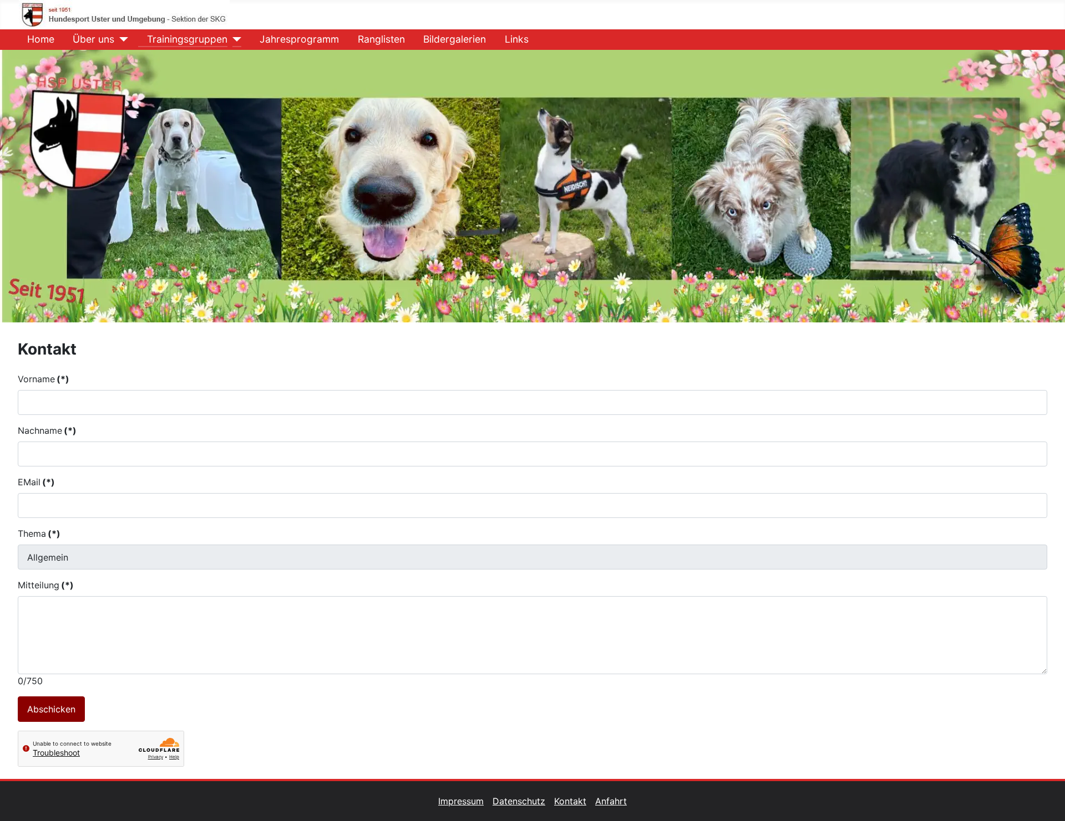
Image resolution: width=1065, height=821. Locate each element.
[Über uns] (121, 39)
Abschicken (51, 709)
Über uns (93, 39)
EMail (36, 482)
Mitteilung (46, 585)
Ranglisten (381, 39)
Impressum (461, 801)
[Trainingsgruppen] (234, 39)
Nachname (47, 430)
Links (517, 39)
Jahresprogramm (299, 39)
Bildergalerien (454, 39)
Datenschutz (519, 801)
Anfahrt (611, 801)
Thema (39, 533)
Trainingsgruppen (187, 39)
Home (40, 39)
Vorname (43, 378)
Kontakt (570, 801)
